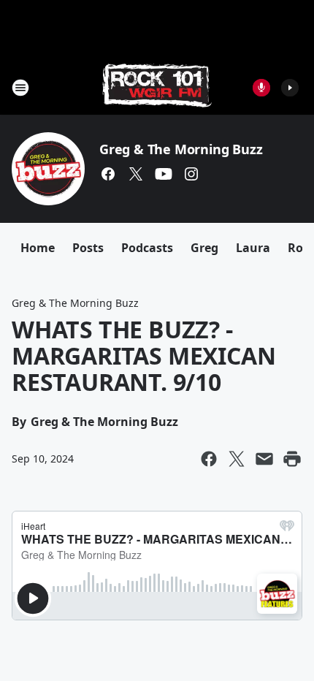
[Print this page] (292, 459)
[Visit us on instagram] (191, 174)
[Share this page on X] (236, 459)
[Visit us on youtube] (163, 174)
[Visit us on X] (136, 174)
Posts (88, 248)
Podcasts (147, 248)
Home (37, 248)
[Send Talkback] (261, 87)
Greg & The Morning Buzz (180, 149)
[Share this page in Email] (264, 459)
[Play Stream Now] (290, 87)
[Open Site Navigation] (20, 87)
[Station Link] (157, 87)
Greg (204, 248)
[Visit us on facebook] (108, 174)
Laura (253, 248)
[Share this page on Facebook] (209, 459)
